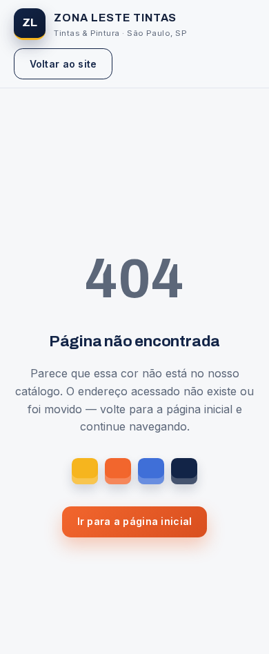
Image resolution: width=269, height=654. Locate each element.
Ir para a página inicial (134, 521)
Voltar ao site (63, 64)
